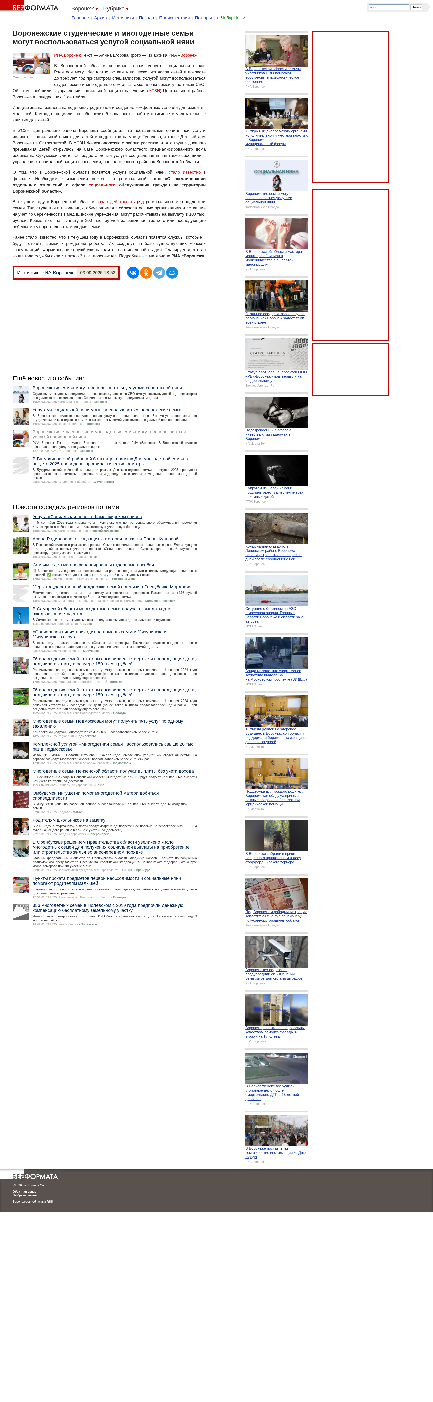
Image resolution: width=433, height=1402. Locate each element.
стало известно (185, 172)
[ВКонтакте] (133, 273)
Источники (123, 17)
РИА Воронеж (67, 55)
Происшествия (174, 17)
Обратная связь (24, 1191)
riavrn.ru (27, 77)
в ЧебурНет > (231, 17)
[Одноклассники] (146, 273)
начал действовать (115, 201)
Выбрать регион (25, 1195)
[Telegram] (159, 273)
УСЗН (154, 90)
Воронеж (188, 55)
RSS (50, 1201)
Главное (80, 17)
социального (102, 185)
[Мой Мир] (172, 273)
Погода (146, 17)
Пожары (203, 17)
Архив (100, 17)
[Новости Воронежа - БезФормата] (30, 6)
